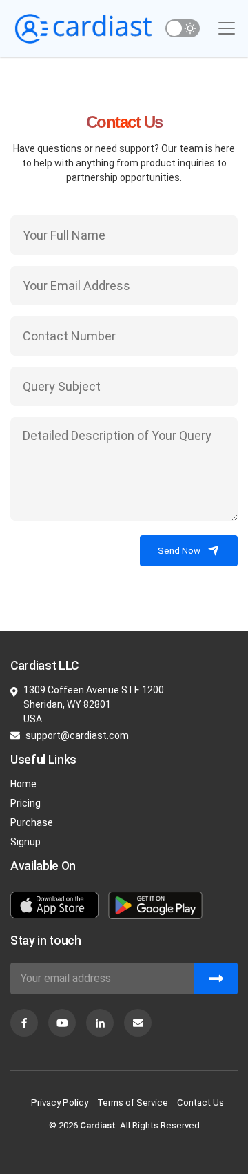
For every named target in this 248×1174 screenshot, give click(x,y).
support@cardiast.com (77, 735)
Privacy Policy (59, 1102)
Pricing (25, 803)
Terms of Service (132, 1102)
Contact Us (200, 1102)
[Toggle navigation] (227, 28)
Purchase (31, 822)
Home (23, 783)
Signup (25, 841)
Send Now (179, 551)
